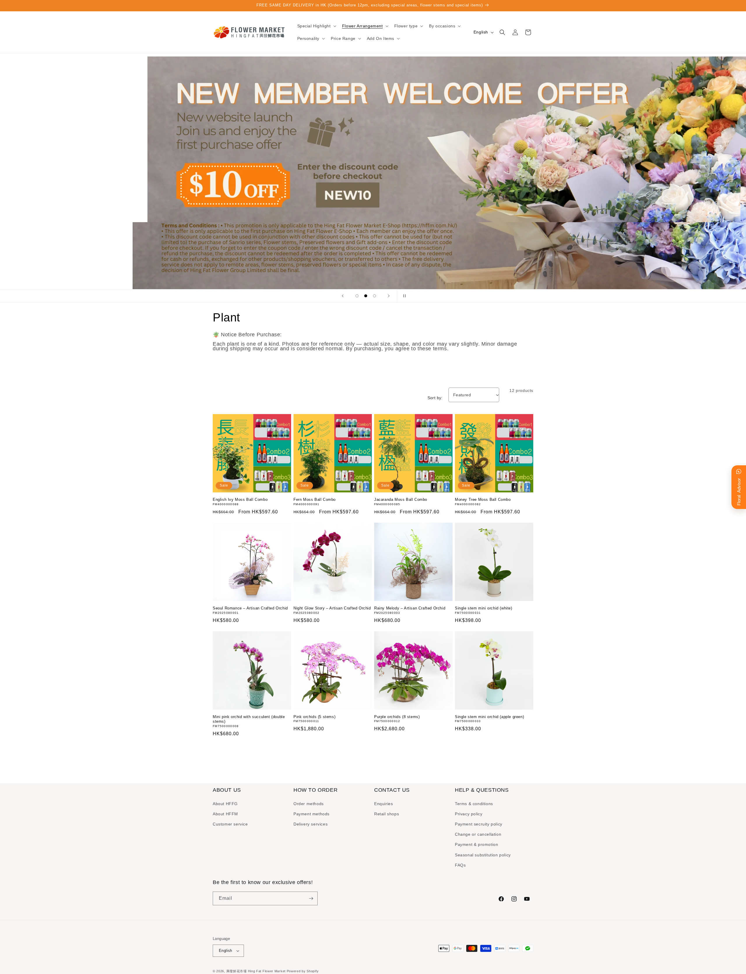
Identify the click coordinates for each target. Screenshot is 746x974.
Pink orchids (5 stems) (314, 717)
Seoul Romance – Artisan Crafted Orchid (250, 608)
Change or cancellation (478, 834)
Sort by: (435, 397)
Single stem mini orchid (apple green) (489, 717)
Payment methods (311, 814)
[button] (316, 26)
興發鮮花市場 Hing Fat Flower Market (256, 971)
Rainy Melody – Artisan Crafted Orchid (409, 608)
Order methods (308, 803)
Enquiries (383, 803)
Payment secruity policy (478, 824)
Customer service (230, 824)
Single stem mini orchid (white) (483, 608)
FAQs (460, 865)
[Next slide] (388, 295)
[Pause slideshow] (403, 295)
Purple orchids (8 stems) (397, 717)
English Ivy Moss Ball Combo (240, 499)
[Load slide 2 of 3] (365, 295)
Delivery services (310, 824)
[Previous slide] (342, 295)
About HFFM (225, 814)
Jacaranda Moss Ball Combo (400, 499)
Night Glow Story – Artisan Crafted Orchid (332, 608)
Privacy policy (468, 814)
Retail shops (386, 814)
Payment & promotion (476, 844)
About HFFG (225, 803)
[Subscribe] (311, 898)
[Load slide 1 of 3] (357, 295)
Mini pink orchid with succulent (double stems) (249, 719)
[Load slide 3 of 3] (374, 295)
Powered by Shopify (303, 971)
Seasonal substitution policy (483, 854)
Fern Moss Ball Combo (314, 499)
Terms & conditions (474, 803)
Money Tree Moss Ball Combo (483, 499)
